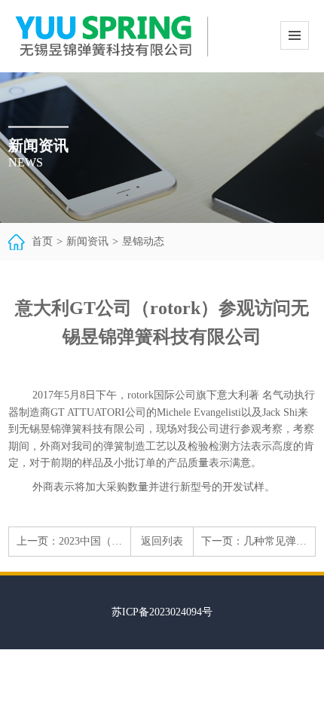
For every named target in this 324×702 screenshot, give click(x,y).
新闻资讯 (87, 241)
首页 (42, 241)
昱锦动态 (143, 241)
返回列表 (162, 541)
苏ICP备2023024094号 (162, 612)
